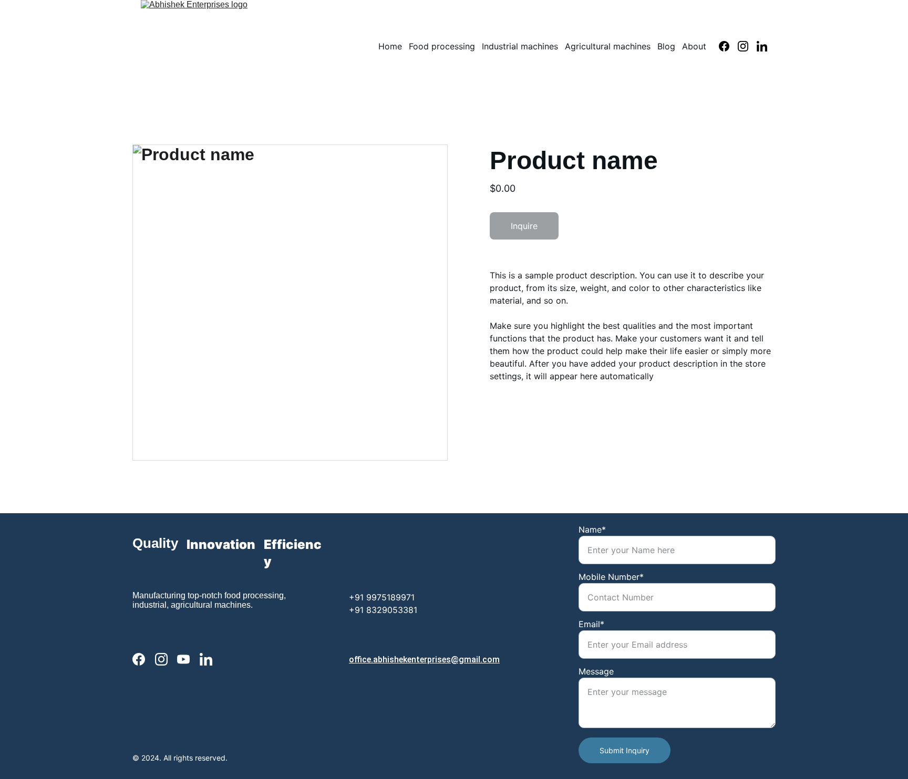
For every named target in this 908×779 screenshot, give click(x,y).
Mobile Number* (611, 577)
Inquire (524, 226)
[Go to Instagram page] (747, 46)
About (694, 46)
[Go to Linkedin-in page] (762, 46)
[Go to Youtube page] (183, 659)
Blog (666, 46)
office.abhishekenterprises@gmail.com (424, 659)
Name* (592, 529)
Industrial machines (520, 46)
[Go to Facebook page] (728, 46)
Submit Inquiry (624, 750)
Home (390, 46)
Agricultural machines (608, 46)
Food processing (442, 46)
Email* (591, 624)
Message (596, 671)
